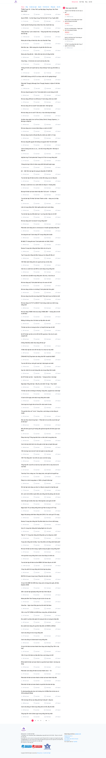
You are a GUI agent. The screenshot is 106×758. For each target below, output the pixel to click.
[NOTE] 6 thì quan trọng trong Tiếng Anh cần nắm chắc (36, 576)
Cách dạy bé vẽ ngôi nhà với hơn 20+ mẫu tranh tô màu (36, 404)
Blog (86, 1)
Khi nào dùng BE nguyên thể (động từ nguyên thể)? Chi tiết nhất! (39, 142)
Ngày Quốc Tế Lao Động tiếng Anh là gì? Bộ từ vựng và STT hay (38, 507)
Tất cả (22, 7)
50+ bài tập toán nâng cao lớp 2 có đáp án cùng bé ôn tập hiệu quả (39, 487)
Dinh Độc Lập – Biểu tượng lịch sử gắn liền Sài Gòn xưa (36, 47)
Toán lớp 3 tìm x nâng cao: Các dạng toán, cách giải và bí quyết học (40, 473)
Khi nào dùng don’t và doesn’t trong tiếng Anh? (34, 221)
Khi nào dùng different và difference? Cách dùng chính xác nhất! (39, 99)
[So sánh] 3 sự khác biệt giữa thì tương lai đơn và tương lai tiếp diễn (40, 619)
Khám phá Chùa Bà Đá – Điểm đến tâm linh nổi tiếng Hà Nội (37, 54)
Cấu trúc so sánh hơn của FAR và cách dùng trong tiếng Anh (37, 269)
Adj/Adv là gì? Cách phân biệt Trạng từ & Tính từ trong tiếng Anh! (39, 157)
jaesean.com (78, 734)
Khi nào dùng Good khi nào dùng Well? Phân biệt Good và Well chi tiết (40, 296)
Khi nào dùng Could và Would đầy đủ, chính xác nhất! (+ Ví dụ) (38, 135)
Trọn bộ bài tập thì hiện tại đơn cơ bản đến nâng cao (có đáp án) (39, 178)
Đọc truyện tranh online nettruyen (71, 738)
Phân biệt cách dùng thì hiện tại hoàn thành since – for (36, 670)
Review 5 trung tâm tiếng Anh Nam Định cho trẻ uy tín (36, 248)
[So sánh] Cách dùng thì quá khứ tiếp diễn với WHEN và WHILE (38, 626)
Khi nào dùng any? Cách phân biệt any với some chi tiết (36, 282)
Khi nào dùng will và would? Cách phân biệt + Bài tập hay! (37, 105)
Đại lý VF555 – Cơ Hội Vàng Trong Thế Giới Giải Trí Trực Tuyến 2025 (39, 18)
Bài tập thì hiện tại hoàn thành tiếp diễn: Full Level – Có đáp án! (38, 191)
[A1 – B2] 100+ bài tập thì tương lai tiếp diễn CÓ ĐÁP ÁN (36, 171)
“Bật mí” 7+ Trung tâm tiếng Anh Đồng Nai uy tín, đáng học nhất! (39, 535)
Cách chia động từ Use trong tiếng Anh (32, 632)
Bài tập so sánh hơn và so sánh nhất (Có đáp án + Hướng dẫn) (38, 184)
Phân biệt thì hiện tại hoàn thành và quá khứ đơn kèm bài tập (38, 684)
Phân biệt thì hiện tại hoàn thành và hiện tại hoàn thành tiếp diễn (39, 677)
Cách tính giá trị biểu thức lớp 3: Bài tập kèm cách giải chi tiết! (38, 501)
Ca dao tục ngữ (33, 7)
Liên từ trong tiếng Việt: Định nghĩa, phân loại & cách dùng (37, 207)
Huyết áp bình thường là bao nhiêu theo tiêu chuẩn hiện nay (37, 25)
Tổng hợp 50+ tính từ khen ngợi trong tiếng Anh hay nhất (37, 713)
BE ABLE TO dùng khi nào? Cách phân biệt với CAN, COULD (37, 241)
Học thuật (59, 7)
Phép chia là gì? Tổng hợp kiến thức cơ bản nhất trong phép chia (39, 437)
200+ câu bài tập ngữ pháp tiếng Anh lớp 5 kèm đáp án (36, 591)
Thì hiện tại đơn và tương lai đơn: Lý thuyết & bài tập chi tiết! (38, 327)
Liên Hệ (90, 1)
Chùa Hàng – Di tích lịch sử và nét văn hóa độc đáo (35, 61)
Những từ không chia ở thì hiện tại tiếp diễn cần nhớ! (35, 320)
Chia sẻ (58, 14)
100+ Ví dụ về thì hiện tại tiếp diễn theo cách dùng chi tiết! (37, 655)
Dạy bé (39, 7)
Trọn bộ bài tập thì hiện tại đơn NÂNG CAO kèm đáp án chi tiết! (38, 562)
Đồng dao (53, 7)
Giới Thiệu (81, 1)
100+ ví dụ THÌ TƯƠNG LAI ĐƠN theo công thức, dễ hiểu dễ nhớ (38, 612)
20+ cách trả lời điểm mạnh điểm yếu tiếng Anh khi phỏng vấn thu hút (40, 494)
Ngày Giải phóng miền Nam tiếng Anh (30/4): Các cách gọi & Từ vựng (40, 514)
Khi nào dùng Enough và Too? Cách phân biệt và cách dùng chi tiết (39, 92)
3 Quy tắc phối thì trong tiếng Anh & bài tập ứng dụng (36, 569)
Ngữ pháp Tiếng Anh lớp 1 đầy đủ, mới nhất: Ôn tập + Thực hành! (39, 384)
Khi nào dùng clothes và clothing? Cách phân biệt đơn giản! (37, 289)
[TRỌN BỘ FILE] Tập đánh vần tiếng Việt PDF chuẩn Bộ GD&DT (38, 356)
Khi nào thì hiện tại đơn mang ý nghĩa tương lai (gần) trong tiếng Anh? (40, 548)
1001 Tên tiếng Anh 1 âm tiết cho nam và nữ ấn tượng (36, 458)
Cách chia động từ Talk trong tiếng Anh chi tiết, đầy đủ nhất (37, 707)
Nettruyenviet (67, 740)
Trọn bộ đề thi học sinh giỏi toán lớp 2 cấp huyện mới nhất (37, 363)
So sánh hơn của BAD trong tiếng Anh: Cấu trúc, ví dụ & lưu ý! (38, 275)
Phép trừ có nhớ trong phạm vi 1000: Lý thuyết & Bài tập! (36, 480)
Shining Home (75, 1)
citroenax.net (67, 737)
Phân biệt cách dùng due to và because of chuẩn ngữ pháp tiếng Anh (40, 227)
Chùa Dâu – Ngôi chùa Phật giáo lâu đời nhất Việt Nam (36, 605)
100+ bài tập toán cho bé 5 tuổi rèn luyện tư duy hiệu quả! (37, 451)
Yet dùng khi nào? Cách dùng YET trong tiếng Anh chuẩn (36, 234)
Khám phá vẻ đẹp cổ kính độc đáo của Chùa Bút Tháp (36, 40)
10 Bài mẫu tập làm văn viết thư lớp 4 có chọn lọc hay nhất (37, 349)
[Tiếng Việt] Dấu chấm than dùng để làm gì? (33, 342)
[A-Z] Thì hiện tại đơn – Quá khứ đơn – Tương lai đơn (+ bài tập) (38, 377)
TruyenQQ (75, 741)
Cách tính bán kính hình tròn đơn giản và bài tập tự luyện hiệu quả (39, 444)
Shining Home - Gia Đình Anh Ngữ (43, 753)
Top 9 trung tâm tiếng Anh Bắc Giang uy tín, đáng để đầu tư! (38, 255)
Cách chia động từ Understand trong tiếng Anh (34, 639)
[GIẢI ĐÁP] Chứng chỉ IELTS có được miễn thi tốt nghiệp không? (39, 76)
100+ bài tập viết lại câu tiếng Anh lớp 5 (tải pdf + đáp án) (37, 700)
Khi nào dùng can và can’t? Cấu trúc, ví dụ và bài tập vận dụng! (38, 112)
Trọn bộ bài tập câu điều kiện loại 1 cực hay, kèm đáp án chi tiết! (39, 214)
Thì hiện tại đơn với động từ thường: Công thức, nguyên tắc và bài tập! (40, 390)
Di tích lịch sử (46, 7)
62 (46, 720)
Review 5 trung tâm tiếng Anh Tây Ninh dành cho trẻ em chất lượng (39, 521)
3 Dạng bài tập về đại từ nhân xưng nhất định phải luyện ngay (38, 164)
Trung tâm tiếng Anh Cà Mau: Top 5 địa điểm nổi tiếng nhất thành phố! (40, 542)
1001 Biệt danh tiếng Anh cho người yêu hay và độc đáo (36, 262)
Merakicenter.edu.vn (68, 736)
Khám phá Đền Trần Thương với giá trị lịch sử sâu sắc (36, 598)
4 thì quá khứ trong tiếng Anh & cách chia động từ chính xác (37, 555)
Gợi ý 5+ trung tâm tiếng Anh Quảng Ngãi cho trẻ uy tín (36, 528)
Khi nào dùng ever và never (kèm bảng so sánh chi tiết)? (36, 128)
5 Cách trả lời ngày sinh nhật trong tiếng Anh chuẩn (35, 397)
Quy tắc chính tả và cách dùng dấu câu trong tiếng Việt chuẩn (38, 370)
